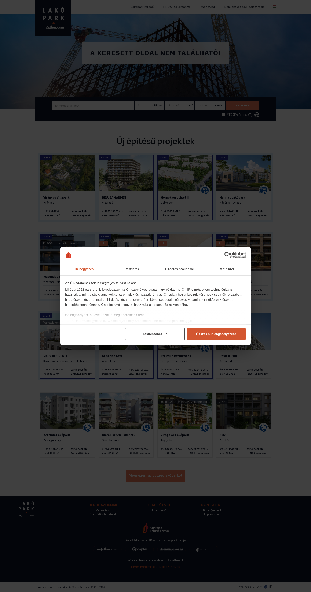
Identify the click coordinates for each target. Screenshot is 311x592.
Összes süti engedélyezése (216, 334)
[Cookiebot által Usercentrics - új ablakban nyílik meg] (227, 255)
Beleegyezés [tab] (84, 269)
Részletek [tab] (131, 269)
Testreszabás (152, 334)
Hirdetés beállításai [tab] (179, 269)
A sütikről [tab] (227, 269)
